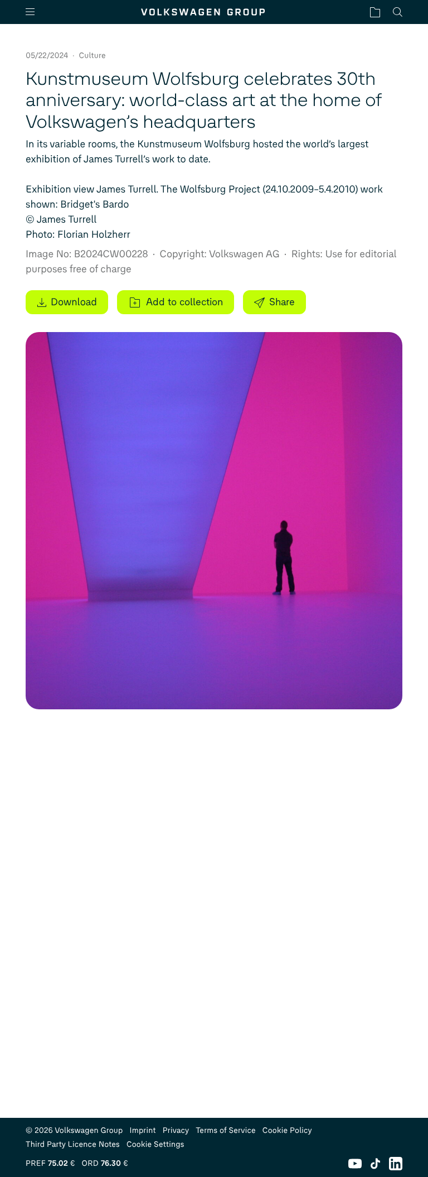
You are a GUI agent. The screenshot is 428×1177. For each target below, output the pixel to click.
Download (74, 302)
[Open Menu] (34, 12)
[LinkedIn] (395, 1163)
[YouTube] (355, 1163)
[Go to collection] (375, 12)
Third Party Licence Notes (73, 1144)
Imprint (143, 1130)
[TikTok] (375, 1163)
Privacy (176, 1130)
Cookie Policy (287, 1130)
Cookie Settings (155, 1144)
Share (282, 302)
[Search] (397, 12)
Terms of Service (226, 1130)
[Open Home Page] (203, 12)
